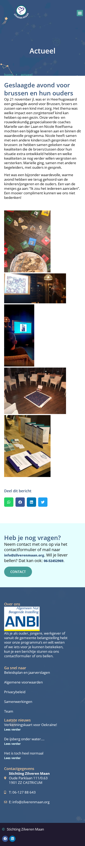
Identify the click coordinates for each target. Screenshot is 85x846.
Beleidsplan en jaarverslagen (27, 672)
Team (8, 711)
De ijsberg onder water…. (24, 739)
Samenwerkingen (18, 701)
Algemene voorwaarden (23, 682)
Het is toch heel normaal (23, 753)
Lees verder (12, 729)
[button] (80, 13)
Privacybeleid (14, 692)
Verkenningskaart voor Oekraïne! (30, 724)
